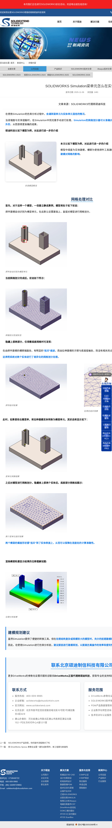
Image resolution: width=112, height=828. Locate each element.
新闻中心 (21, 63)
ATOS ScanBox (66, 817)
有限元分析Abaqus (68, 801)
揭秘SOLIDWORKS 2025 (58, 75)
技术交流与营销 (66, 788)
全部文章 (11, 69)
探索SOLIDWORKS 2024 (35, 75)
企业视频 (45, 781)
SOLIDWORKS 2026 (81, 75)
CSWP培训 (84, 778)
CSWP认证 (84, 775)
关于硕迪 (77, 22)
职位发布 (45, 784)
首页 (59, 22)
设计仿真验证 (66, 778)
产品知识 (58, 69)
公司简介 (45, 775)
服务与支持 (84, 770)
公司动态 (35, 69)
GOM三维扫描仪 (67, 811)
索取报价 (83, 788)
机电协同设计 (66, 781)
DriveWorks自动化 (68, 807)
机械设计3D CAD (67, 775)
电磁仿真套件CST (67, 804)
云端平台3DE (65, 791)
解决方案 (95, 22)
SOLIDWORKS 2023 (11, 75)
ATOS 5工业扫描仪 (68, 814)
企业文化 (45, 778)
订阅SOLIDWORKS (68, 794)
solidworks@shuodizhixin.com (19, 788)
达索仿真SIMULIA (67, 798)
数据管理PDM (66, 784)
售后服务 (83, 781)
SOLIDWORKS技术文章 (81, 69)
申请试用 (83, 784)
